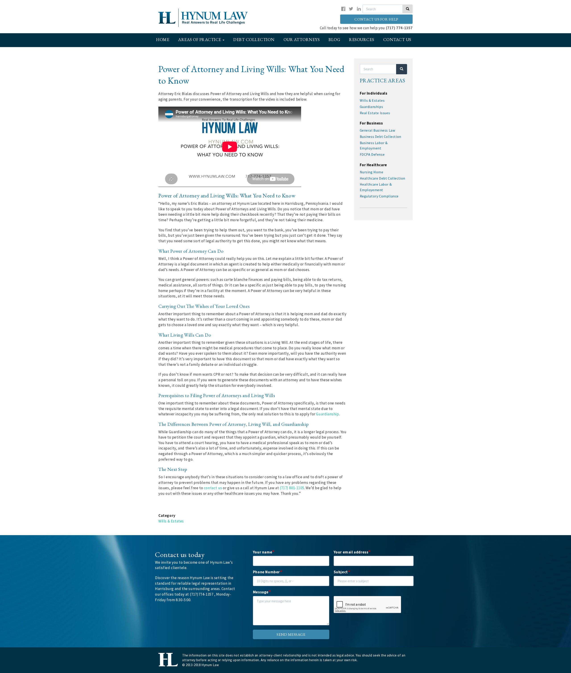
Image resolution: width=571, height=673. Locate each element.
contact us (213, 487)
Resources (361, 39)
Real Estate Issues (375, 113)
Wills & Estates (171, 521)
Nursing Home (371, 172)
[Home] (209, 18)
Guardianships (371, 106)
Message (261, 592)
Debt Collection (254, 39)
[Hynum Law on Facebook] (343, 9)
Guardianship (327, 414)
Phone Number (266, 571)
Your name (262, 552)
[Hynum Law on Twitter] (351, 9)
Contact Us (397, 39)
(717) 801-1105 (292, 487)
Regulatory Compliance (379, 196)
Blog (334, 39)
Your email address (351, 552)
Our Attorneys (301, 39)
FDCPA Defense (372, 154)
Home (162, 39)
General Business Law (377, 130)
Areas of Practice (200, 39)
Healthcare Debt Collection (382, 178)
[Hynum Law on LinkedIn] (359, 9)
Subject (341, 571)
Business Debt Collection (380, 136)
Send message (291, 634)
